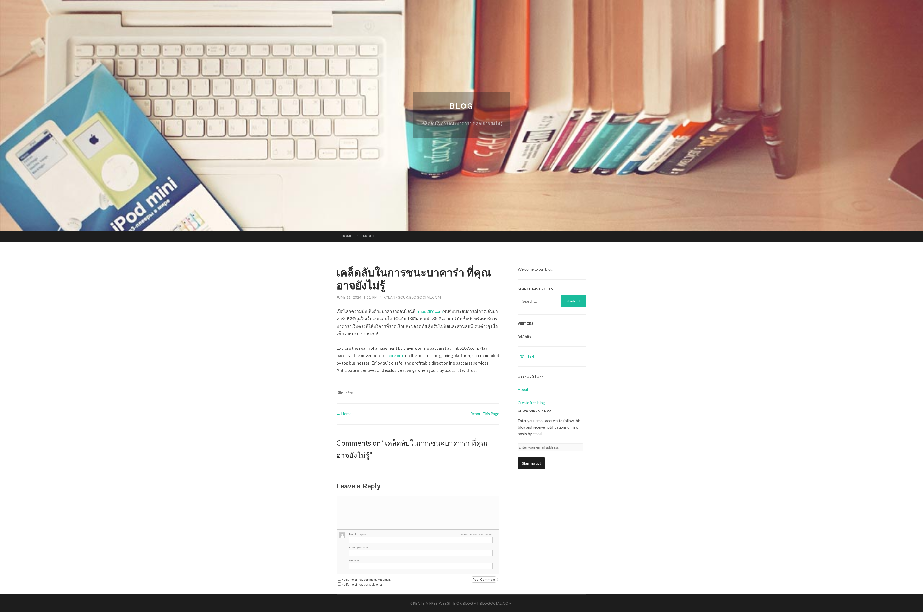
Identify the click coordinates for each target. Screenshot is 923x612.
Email (358, 534)
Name (359, 547)
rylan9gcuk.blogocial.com (412, 297)
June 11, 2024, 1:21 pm (357, 297)
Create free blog (531, 402)
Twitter (526, 356)
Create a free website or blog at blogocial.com (461, 603)
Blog (461, 106)
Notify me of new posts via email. (363, 584)
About (369, 236)
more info (395, 355)
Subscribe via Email (536, 411)
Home (347, 236)
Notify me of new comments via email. (366, 579)
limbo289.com (429, 311)
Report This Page (484, 413)
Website (354, 560)
